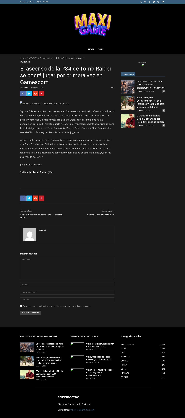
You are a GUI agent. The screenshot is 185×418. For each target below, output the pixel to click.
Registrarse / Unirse (27, 2)
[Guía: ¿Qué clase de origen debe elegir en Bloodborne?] (77, 359)
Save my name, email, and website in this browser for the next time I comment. (57, 306)
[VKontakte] (163, 2)
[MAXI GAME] (92, 24)
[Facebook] (149, 2)
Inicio (22, 58)
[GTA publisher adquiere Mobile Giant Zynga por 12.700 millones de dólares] (127, 121)
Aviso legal (75, 404)
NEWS (39, 2)
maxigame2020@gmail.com (82, 410)
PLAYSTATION (32, 58)
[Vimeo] (158, 2)
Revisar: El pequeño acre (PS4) (100, 215)
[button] (141, 2)
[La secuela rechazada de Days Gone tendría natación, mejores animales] (127, 87)
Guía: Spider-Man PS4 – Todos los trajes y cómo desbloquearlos (99, 372)
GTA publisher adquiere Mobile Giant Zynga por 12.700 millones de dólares (150, 118)
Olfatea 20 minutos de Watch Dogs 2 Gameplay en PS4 (41, 216)
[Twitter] (154, 2)
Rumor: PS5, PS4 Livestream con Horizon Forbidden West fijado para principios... (48, 360)
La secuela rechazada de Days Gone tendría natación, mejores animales (151, 84)
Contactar (86, 404)
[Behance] (145, 2)
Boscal (26, 88)
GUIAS (45, 2)
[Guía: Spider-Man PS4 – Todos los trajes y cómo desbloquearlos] (77, 372)
